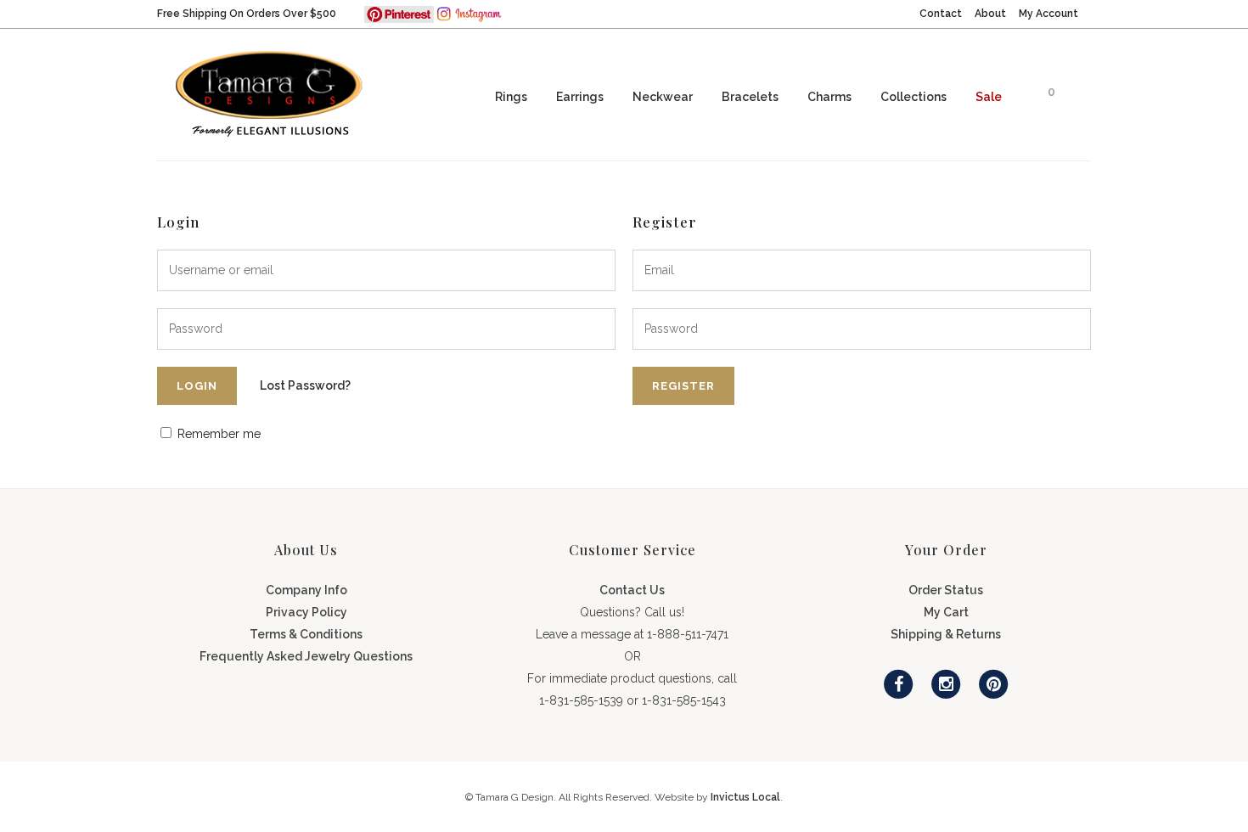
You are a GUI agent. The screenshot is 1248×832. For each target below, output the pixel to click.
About (990, 14)
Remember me (217, 434)
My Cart (946, 612)
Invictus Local (745, 797)
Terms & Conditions (306, 634)
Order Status (945, 590)
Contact (940, 14)
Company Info (306, 590)
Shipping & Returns (946, 634)
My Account (1048, 14)
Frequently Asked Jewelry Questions (306, 656)
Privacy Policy (306, 612)
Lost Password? (305, 385)
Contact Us (632, 590)
